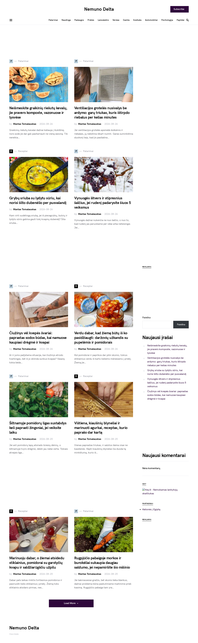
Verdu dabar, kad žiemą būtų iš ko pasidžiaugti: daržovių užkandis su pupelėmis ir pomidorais (101, 338)
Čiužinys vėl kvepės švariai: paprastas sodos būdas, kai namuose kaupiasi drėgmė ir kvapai (38, 338)
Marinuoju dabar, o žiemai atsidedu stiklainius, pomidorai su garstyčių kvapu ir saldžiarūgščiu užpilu (36, 563)
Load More (69, 603)
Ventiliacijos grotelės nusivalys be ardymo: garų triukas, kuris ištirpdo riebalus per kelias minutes (101, 113)
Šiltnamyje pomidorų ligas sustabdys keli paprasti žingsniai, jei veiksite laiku (37, 428)
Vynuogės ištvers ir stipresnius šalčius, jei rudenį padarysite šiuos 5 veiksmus (102, 203)
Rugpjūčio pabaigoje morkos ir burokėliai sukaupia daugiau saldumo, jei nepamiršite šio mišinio (102, 563)
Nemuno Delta (99, 9)
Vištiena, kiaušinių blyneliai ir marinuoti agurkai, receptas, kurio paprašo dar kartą (100, 428)
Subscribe (179, 9)
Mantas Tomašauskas (24, 124)
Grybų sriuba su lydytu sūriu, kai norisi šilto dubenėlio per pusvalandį (37, 200)
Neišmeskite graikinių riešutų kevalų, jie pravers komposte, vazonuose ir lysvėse (38, 113)
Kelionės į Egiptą (151, 509)
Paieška (146, 317)
